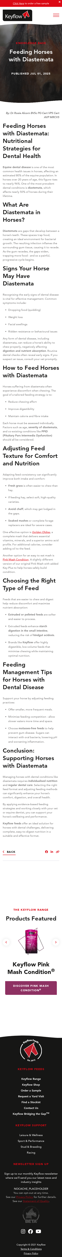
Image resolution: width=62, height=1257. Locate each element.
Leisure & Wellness (31, 1135)
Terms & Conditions (31, 1248)
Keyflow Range (31, 1079)
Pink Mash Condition (16, 559)
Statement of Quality (36, 1201)
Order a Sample (31, 1090)
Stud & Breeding (31, 1146)
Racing (31, 1152)
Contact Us (31, 1108)
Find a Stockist (31, 1102)
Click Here (18, 3)
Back (11, 851)
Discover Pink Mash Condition (31, 988)
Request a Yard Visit (31, 1096)
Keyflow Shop (31, 1084)
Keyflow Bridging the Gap (31, 1113)
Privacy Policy (24, 1197)
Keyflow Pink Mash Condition (31, 968)
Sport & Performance (31, 1141)
